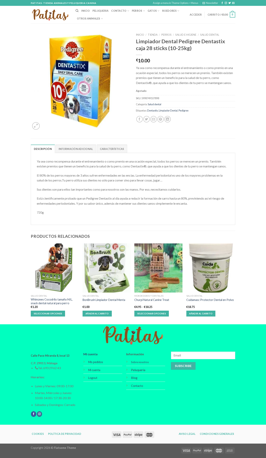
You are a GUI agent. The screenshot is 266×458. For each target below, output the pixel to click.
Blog (134, 377)
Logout (92, 377)
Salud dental (209, 34)
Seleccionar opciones (48, 313)
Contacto (118, 10)
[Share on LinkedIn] (167, 119)
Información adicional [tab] (76, 148)
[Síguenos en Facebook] (222, 3)
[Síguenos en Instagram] (226, 3)
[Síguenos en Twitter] (229, 3)
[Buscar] (77, 10)
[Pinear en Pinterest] (160, 119)
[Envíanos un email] (233, 3)
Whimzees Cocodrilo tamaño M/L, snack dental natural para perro (52, 301)
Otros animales (88, 18)
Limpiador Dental (168, 110)
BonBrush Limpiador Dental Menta (104, 300)
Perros (137, 10)
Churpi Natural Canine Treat (151, 300)
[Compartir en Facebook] (139, 119)
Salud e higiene (185, 34)
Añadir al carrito (97, 313)
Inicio (85, 10)
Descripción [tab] (43, 148)
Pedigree (183, 110)
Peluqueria (100, 10)
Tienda (153, 34)
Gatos (152, 10)
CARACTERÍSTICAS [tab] (112, 148)
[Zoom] (36, 126)
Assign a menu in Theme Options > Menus (175, 2)
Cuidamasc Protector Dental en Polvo (210, 300)
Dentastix (152, 110)
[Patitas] (50, 14)
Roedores (169, 10)
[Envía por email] (153, 119)
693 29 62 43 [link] (52, 368)
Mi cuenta (90, 354)
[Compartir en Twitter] (146, 119)
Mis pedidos (95, 362)
